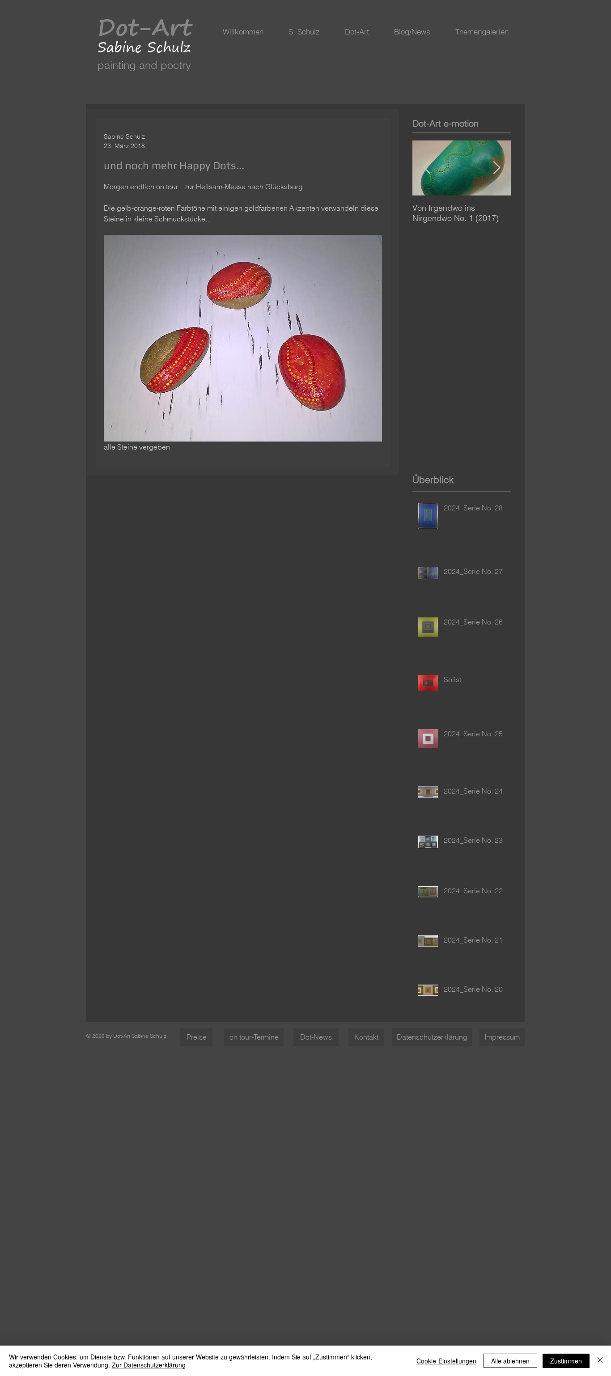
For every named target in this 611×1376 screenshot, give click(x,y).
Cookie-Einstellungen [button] (446, 1360)
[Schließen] (600, 1361)
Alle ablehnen (510, 1360)
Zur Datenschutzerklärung (149, 1364)
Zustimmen (566, 1360)
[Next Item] (496, 168)
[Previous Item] (427, 168)
